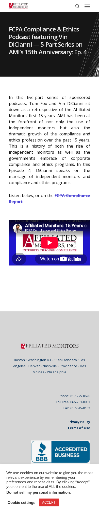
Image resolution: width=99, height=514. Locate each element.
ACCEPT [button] (49, 502)
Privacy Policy (79, 421)
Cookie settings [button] (21, 503)
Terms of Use (79, 428)
